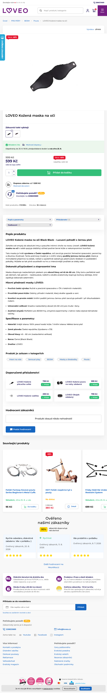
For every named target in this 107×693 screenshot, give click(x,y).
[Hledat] (41, 10)
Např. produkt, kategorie (55, 10)
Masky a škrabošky (68, 359)
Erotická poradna (62, 650)
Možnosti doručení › (21, 186)
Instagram (59, 635)
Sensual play (34, 359)
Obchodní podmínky (63, 664)
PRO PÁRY (15, 21)
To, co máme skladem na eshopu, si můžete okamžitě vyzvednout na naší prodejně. (82, 580)
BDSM (27, 21)
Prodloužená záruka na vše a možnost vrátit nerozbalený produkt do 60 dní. (31, 590)
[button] (102, 10)
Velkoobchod (9, 661)
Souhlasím (85, 689)
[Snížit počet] (14, 174)
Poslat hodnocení (22, 429)
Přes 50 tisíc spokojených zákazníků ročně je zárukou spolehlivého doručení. (82, 590)
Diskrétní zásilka (10, 650)
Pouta (36, 21)
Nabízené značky (62, 661)
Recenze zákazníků (63, 657)
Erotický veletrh (61, 654)
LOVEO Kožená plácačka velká (24, 383)
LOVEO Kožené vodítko (28, 396)
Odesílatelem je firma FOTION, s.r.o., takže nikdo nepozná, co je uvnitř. (30, 580)
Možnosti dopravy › (34, 145)
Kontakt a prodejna (12, 647)
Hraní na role (15, 359)
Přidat (46, 385)
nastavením (48, 689)
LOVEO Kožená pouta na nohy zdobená (75, 383)
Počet (9, 172)
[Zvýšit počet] (14, 171)
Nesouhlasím (69, 689)
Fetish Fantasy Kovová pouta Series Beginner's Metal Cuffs (20, 491)
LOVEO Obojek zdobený (72, 396)
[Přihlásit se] (88, 10)
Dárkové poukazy (11, 654)
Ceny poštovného (62, 647)
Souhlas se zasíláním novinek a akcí (17, 613)
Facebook (42, 635)
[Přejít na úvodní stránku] (15, 10)
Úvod (5, 21)
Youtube (27, 635)
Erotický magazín (11, 664)
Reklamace (8, 657)
